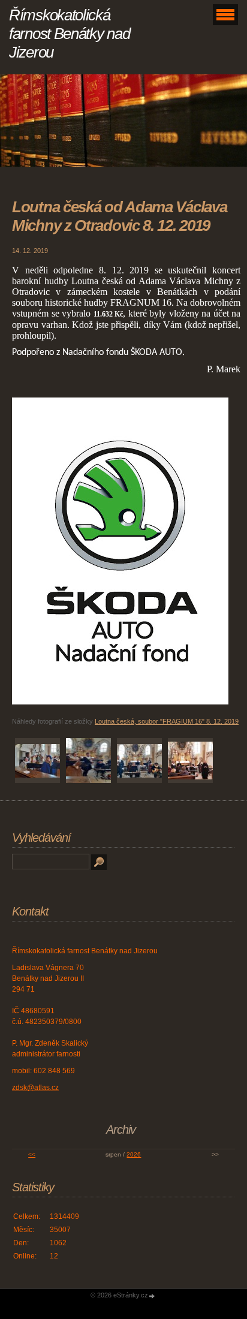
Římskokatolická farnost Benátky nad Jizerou (69, 33)
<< (31, 1154)
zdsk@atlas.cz (35, 1087)
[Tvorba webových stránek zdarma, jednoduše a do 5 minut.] (152, 1296)
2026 (133, 1154)
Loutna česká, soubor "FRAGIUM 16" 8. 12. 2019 (167, 721)
